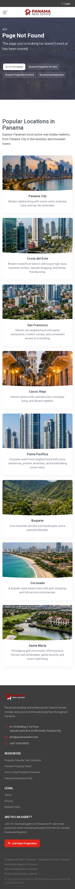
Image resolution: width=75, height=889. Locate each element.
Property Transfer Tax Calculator (23, 760)
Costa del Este (37, 258)
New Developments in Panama (21, 869)
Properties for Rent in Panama (54, 859)
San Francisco (37, 325)
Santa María (37, 645)
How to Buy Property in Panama (22, 772)
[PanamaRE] (37, 11)
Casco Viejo (37, 391)
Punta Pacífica (37, 454)
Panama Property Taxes (18, 766)
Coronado (37, 583)
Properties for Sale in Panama (20, 859)
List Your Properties (24, 843)
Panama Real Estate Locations (21, 873)
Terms (8, 794)
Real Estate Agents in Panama (21, 864)
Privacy (9, 800)
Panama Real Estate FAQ (18, 778)
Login (67, 3)
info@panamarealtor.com (24, 736)
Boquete (37, 520)
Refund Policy (12, 806)
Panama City (37, 196)
